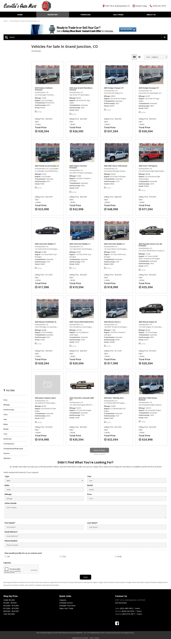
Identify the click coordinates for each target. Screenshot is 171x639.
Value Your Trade (66, 608)
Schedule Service (66, 603)
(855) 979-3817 (128, 614)
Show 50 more (99, 454)
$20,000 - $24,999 (11, 611)
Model (90, 485)
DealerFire (79, 633)
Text (64, 556)
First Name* (10, 523)
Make (7, 485)
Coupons (62, 600)
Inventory (53, 14)
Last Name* (92, 523)
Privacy (91, 638)
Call (8, 556)
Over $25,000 (9, 614)
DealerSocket (95, 633)
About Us (151, 14)
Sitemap (97, 638)
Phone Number (11, 541)
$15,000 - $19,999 (11, 608)
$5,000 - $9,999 (10, 603)
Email (119, 556)
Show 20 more (99, 450)
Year (89, 476)
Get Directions (121, 603)
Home (20, 14)
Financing (86, 14)
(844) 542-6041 (128, 611)
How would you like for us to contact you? (23, 553)
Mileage (8, 494)
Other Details (11, 503)
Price (89, 494)
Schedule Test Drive (67, 605)
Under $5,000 (9, 600)
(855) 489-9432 (126, 608)
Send (85, 577)
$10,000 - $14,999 (11, 605)
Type (7, 476)
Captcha (7, 563)
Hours (137, 608)
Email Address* (11, 532)
